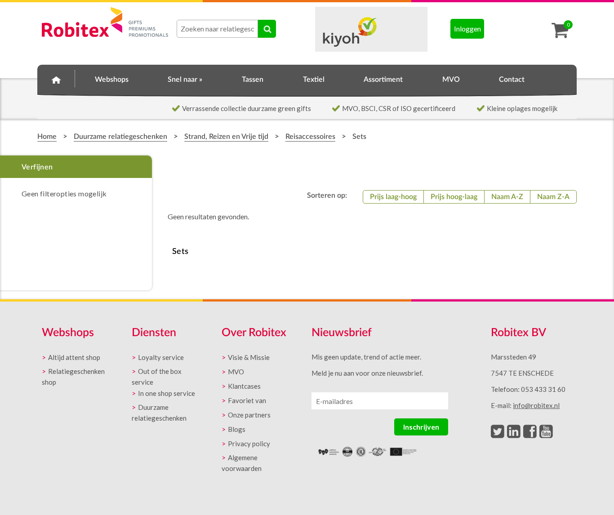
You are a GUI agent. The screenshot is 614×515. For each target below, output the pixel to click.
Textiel (314, 79)
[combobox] (217, 29)
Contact (512, 79)
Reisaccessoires (310, 136)
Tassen (252, 79)
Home (56, 78)
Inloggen (467, 28)
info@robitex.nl (536, 405)
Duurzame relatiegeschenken (120, 136)
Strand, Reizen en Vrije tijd (226, 136)
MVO (451, 79)
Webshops (112, 79)
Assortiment (383, 79)
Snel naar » (185, 79)
